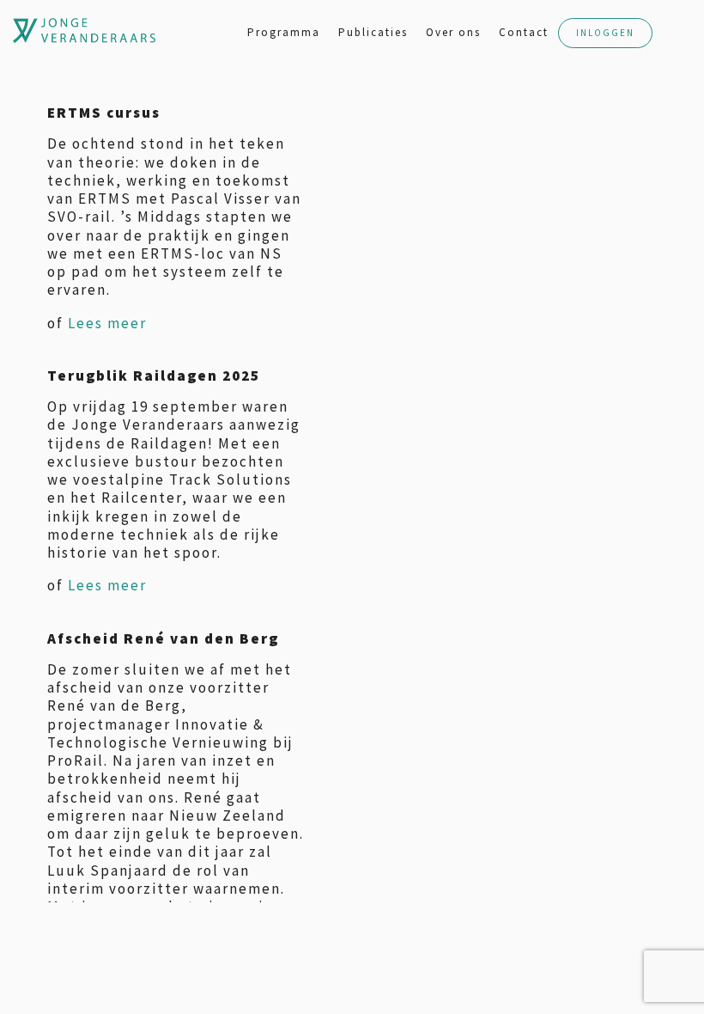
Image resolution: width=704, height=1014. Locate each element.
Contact (524, 32)
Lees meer (107, 323)
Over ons (453, 32)
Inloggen (605, 33)
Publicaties (373, 32)
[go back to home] (29, 30)
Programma (283, 32)
